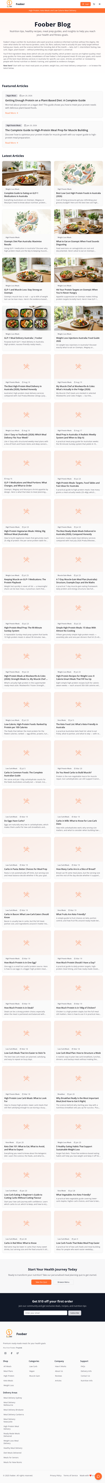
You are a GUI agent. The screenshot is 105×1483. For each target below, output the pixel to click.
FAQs (83, 1366)
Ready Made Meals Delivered (12, 1434)
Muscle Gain (34, 1376)
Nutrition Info (86, 1380)
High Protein (9, 1376)
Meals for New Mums (13, 1462)
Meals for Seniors (11, 1457)
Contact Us (85, 1376)
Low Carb (33, 1366)
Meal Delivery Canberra (14, 1414)
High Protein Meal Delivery (11, 1427)
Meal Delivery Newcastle (9, 1420)
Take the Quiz (41, 1282)
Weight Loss (9, 1385)
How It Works (60, 1366)
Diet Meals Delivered (12, 1453)
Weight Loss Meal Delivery (11, 1441)
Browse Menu (63, 1282)
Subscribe (74, 1313)
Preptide (19, 1348)
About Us (59, 1371)
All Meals (7, 1366)
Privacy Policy (55, 1475)
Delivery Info (86, 1371)
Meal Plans (8, 1371)
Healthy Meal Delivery (13, 1448)
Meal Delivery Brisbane (13, 1410)
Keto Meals (8, 1380)
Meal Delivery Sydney (13, 1398)
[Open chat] (98, 1476)
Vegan (32, 1371)
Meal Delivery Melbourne (9, 1403)
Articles (58, 1380)
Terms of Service (71, 1475)
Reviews (58, 1376)
